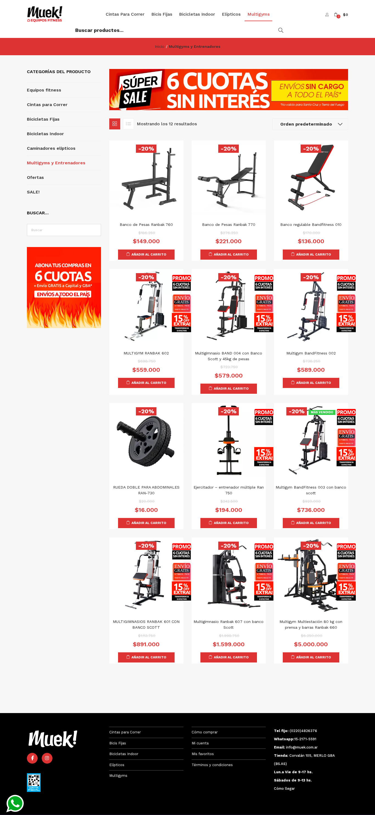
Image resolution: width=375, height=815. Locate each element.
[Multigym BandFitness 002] (311, 305)
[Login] (327, 14)
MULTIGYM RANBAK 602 (146, 353)
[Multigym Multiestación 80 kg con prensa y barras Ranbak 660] (311, 574)
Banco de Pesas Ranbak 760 (146, 224)
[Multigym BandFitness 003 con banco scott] (311, 439)
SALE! (33, 192)
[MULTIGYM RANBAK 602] (146, 305)
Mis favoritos (203, 754)
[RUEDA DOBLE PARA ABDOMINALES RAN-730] (146, 439)
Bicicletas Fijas (43, 119)
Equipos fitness (44, 90)
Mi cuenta (200, 743)
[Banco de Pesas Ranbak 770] (229, 177)
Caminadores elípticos (51, 148)
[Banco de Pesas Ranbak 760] (146, 177)
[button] (341, 14)
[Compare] (140, 207)
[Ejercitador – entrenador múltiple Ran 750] (229, 439)
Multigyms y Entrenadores (56, 162)
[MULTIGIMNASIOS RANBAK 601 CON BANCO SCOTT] (146, 574)
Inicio (159, 46)
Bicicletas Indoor (197, 14)
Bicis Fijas (161, 14)
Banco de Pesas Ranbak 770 (228, 224)
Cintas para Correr (125, 14)
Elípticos (231, 14)
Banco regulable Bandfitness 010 (311, 224)
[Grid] (114, 123)
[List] (128, 123)
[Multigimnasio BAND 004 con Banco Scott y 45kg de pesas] (229, 305)
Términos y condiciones (212, 765)
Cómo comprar (205, 732)
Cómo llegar (284, 788)
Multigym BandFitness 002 (311, 353)
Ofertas (35, 177)
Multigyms (258, 14)
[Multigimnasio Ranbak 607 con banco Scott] (229, 574)
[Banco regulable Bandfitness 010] (311, 177)
